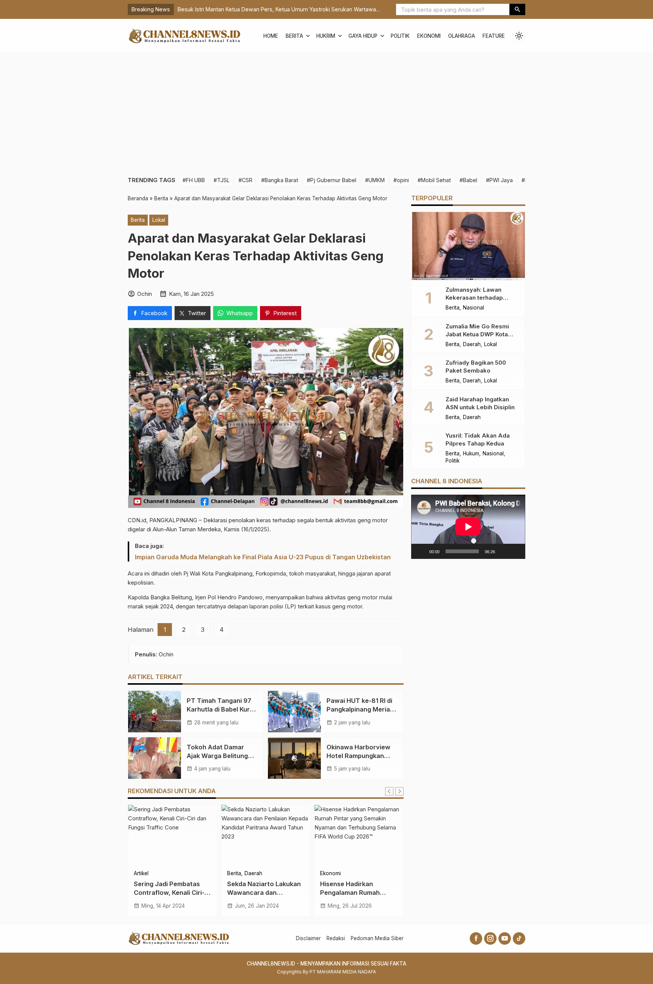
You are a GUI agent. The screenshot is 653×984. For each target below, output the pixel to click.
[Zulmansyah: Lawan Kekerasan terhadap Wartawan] (468, 246)
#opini (401, 180)
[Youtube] (504, 938)
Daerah (253, 873)
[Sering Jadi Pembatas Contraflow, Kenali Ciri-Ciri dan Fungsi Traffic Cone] (172, 835)
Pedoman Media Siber (377, 938)
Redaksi (335, 938)
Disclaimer (308, 938)
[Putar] (421, 551)
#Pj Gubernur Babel (331, 180)
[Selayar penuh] (515, 551)
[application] (468, 527)
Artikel (141, 873)
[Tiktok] (519, 938)
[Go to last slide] (389, 791)
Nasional (473, 308)
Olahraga (461, 36)
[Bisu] (503, 551)
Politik (400, 36)
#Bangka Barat (279, 180)
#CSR (245, 180)
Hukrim (325, 36)
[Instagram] (490, 938)
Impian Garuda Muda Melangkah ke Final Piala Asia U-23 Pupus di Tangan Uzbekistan (263, 557)
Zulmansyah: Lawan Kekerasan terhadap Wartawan (474, 297)
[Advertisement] (326, 110)
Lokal (158, 220)
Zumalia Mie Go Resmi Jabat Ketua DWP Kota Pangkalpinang (477, 333)
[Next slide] (399, 791)
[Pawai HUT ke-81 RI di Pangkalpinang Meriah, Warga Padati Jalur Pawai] (294, 711)
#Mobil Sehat (434, 180)
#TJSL (222, 180)
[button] (517, 9)
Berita (294, 36)
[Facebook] (476, 938)
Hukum (471, 453)
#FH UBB (194, 180)
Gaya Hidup (363, 36)
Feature (494, 36)
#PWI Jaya (499, 180)
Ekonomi (429, 36)
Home (270, 36)
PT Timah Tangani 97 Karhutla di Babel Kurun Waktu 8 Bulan (222, 709)
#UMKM (375, 180)
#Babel (468, 180)
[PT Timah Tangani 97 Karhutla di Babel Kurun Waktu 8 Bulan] (154, 711)
